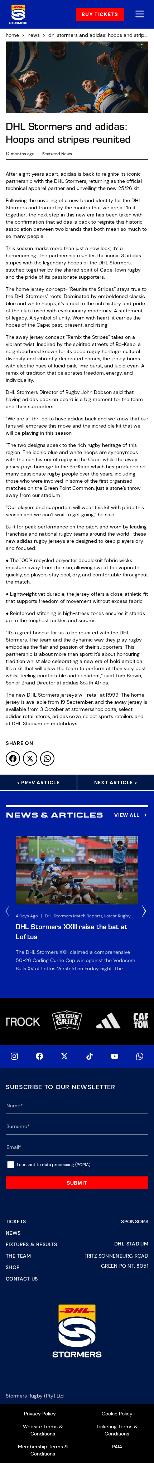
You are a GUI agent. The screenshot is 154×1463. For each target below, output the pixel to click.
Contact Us (22, 1279)
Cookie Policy (117, 1413)
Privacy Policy (40, 1413)
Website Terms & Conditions (43, 1430)
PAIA (117, 1446)
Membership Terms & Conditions (43, 1450)
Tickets (16, 1221)
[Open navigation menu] (139, 14)
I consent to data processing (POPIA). (54, 1164)
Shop (12, 1267)
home (12, 35)
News (13, 1233)
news (34, 35)
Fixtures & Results (31, 1244)
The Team (18, 1256)
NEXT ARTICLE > (116, 782)
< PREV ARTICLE (38, 782)
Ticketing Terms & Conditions (117, 1430)
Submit (77, 1183)
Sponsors (134, 1221)
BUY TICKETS (100, 14)
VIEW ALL (127, 815)
